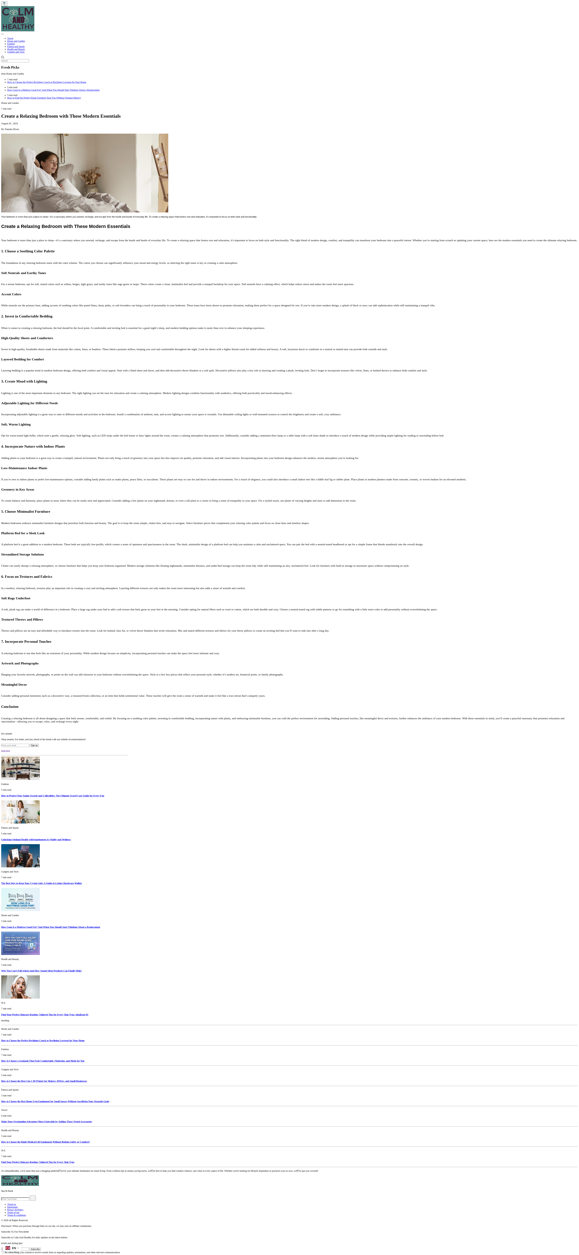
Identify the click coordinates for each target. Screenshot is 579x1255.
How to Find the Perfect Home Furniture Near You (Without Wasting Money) (44, 98)
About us (11, 1204)
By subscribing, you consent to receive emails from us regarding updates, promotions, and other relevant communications (62, 1252)
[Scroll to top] (4, 3)
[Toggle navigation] (2, 34)
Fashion (11, 43)
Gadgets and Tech (15, 52)
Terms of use (13, 1212)
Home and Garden (16, 41)
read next (5, 750)
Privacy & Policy (15, 1209)
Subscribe (35, 1249)
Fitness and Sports (16, 46)
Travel (10, 38)
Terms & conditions (16, 1215)
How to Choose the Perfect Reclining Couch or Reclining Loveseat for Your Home (46, 82)
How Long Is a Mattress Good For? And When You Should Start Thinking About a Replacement (53, 90)
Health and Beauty (16, 49)
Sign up (34, 745)
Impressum (12, 1207)
